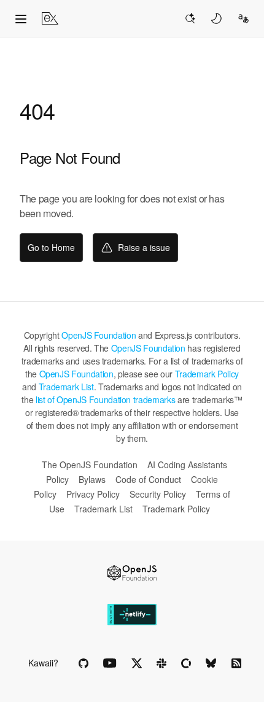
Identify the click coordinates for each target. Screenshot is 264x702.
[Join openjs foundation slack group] (161, 663)
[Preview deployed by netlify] (132, 614)
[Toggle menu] (21, 18)
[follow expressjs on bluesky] (211, 663)
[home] (50, 18)
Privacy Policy (93, 494)
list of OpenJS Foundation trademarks (105, 399)
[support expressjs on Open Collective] (186, 663)
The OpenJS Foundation (90, 464)
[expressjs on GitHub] (83, 663)
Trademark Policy (207, 374)
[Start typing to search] (189, 18)
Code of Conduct (148, 479)
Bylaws (92, 479)
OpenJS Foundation (98, 335)
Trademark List (66, 386)
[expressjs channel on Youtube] (109, 663)
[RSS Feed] (236, 663)
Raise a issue (144, 247)
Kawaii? (43, 663)
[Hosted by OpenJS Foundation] (132, 572)
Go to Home (51, 247)
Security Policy (158, 494)
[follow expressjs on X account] (136, 663)
